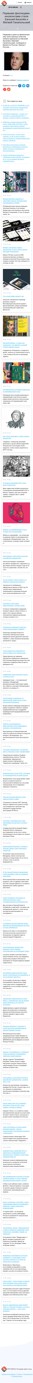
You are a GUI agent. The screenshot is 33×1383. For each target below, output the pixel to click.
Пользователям (28, 1374)
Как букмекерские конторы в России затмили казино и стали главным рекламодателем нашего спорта (16, 1178)
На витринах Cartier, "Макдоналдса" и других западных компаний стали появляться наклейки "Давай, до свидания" (16, 1231)
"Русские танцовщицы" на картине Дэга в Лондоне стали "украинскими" (16, 751)
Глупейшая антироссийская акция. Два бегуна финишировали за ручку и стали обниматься (16, 925)
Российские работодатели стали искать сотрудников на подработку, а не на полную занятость (16, 975)
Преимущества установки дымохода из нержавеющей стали (16, 390)
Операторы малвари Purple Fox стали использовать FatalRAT (14, 628)
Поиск (20, 2)
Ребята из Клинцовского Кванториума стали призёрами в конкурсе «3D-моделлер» (15, 726)
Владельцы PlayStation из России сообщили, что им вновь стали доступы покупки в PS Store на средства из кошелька (15, 1258)
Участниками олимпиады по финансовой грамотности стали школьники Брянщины (14, 700)
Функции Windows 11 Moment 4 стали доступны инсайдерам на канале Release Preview (14, 1028)
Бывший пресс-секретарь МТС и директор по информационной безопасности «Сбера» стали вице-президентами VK (16, 1154)
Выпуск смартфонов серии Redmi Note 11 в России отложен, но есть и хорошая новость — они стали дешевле (16, 1308)
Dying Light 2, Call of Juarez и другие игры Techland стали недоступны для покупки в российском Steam (16, 1283)
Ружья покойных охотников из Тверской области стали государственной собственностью (15, 900)
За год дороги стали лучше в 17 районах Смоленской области (14, 581)
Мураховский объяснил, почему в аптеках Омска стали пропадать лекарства (15, 848)
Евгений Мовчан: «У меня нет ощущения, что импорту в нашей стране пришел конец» (15, 345)
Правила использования (9, 1374)
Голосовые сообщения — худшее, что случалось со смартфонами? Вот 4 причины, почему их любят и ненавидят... (16, 116)
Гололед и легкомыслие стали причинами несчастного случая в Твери (15, 823)
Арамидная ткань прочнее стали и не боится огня (15, 675)
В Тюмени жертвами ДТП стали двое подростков (14, 484)
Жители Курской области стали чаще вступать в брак (14, 798)
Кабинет (29, 2)
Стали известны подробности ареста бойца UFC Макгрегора (14, 652)
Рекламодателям (17, 1376)
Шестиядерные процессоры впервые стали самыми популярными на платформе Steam (16, 949)
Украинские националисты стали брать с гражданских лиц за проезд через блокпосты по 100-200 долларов (16, 1002)
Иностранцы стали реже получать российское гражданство (15, 557)
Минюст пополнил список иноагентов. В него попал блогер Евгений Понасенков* (15, 249)
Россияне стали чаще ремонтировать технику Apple (14, 604)
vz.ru (11, 75)
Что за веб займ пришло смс (13, 296)
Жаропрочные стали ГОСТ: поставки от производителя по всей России (16, 774)
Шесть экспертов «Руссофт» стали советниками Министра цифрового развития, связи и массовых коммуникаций (16, 1205)
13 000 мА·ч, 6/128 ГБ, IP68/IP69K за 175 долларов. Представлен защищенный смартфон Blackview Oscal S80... (16, 107)
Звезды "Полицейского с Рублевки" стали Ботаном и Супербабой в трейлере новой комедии (16, 1054)
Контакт (19, 1374)
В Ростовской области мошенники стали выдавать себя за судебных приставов (15, 874)
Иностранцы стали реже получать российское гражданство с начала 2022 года (15, 1080)
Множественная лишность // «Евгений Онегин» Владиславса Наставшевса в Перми (15, 201)
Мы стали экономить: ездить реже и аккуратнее (16, 437)
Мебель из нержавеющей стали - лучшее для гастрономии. (15, 531)
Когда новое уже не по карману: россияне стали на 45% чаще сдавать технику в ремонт (14, 1105)
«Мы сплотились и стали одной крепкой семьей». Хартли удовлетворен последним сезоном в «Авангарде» (16, 1130)
